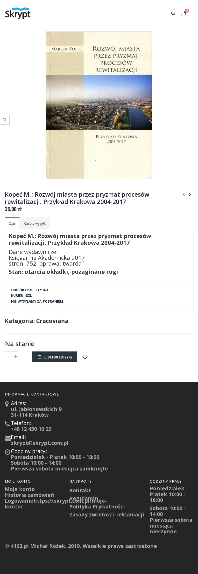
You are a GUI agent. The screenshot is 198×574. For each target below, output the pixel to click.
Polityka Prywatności (97, 506)
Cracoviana (52, 320)
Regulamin (83, 498)
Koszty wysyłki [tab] (35, 223)
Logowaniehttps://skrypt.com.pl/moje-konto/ (56, 503)
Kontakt (80, 490)
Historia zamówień (29, 494)
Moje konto (20, 488)
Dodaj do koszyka (58, 356)
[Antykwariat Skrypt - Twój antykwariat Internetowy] (18, 13)
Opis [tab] (12, 223)
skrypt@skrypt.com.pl (40, 442)
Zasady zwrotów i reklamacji (106, 514)
